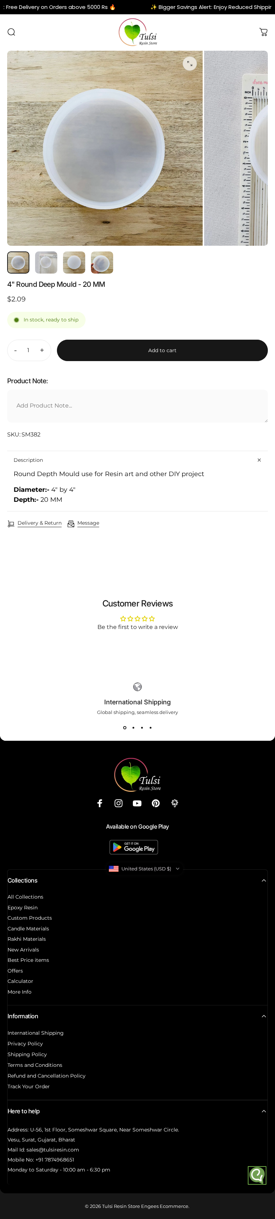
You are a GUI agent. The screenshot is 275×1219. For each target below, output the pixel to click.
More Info (20, 992)
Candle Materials (28, 929)
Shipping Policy (27, 1054)
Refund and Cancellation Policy (47, 1076)
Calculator (20, 981)
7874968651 (59, 1159)
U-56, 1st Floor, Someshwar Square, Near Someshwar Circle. (104, 1129)
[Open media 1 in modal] (190, 63)
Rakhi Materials (27, 939)
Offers (15, 971)
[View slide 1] (124, 728)
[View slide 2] (133, 728)
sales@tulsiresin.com (52, 1149)
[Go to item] (18, 262)
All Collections (25, 897)
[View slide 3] (142, 728)
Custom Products (30, 918)
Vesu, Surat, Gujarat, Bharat (41, 1139)
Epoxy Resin (23, 908)
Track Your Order (29, 1086)
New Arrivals (23, 950)
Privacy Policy (25, 1043)
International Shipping (36, 1033)
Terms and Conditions (35, 1065)
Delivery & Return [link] (40, 523)
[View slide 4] (150, 728)
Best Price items (28, 960)
